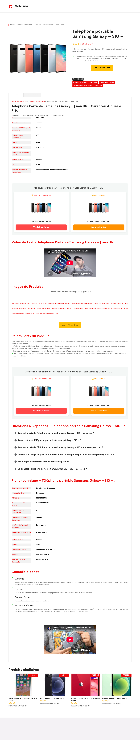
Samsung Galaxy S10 (107, 82)
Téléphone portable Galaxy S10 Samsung (87, 86)
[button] (70, 433)
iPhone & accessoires (24, 25)
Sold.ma (21, 6)
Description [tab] (16, 95)
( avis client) (87, 44)
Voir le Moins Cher (102, 67)
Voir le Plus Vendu (41, 227)
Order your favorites (19, 101)
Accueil (12, 25)
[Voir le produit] (41, 207)
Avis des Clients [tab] (32, 95)
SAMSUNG (93, 82)
